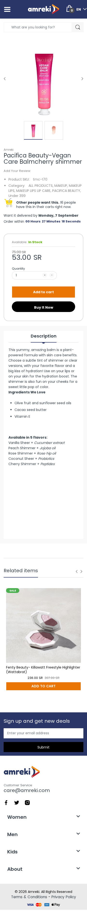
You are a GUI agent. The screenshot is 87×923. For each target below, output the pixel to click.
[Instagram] (27, 802)
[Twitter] (16, 802)
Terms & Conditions (29, 896)
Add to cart (43, 292)
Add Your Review (17, 171)
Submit (43, 747)
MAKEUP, (61, 185)
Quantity (18, 268)
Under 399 (17, 195)
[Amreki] (43, 9)
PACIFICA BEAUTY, (66, 190)
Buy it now (43, 307)
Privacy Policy (63, 896)
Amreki (9, 150)
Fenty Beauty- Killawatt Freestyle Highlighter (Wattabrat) (43, 670)
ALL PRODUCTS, (41, 185)
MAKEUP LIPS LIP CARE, (33, 190)
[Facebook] (6, 802)
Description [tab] (44, 336)
